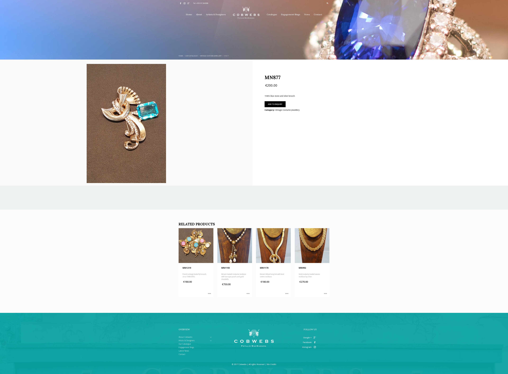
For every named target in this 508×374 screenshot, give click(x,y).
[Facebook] (181, 3)
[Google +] (188, 3)
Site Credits (271, 364)
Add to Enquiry (275, 104)
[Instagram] (185, 3)
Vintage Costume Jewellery (287, 110)
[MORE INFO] (209, 293)
